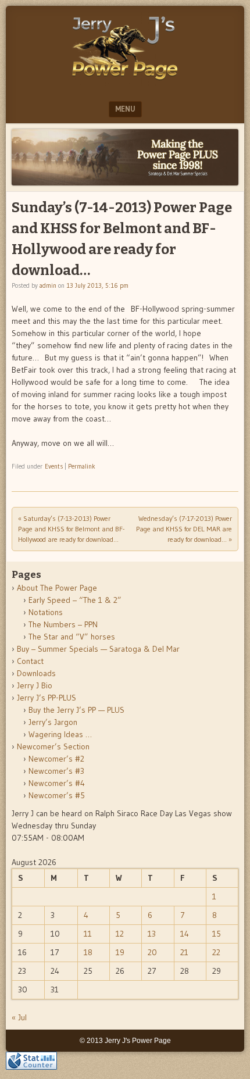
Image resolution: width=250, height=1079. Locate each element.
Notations (45, 612)
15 (216, 933)
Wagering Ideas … (60, 734)
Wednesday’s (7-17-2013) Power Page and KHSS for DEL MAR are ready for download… (184, 529)
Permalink (81, 466)
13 (152, 933)
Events (54, 466)
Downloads (36, 673)
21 (184, 952)
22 (216, 952)
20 (152, 952)
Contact (30, 661)
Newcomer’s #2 (56, 758)
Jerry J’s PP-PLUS (46, 697)
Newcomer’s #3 (56, 771)
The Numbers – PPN (63, 624)
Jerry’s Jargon (52, 722)
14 (184, 933)
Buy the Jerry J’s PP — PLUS (76, 710)
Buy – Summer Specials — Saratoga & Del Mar (98, 649)
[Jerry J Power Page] (125, 82)
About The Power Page (57, 588)
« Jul (19, 1017)
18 (88, 952)
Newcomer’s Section (53, 746)
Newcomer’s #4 (56, 783)
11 (88, 933)
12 (120, 933)
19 (120, 952)
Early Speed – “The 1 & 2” (75, 600)
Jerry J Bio (34, 685)
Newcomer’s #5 (56, 795)
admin (48, 285)
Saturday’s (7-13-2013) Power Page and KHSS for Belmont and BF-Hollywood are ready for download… (71, 529)
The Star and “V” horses (71, 636)
